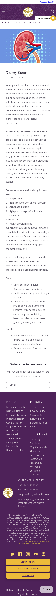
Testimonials (37, 455)
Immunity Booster (16, 414)
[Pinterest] (43, 554)
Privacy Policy (37, 410)
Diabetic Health (14, 450)
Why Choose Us (38, 447)
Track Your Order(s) (28, 568)
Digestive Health (15, 418)
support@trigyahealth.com (33, 494)
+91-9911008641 (28, 489)
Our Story (35, 439)
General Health (14, 422)
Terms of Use (37, 407)
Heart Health (13, 434)
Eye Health (12, 446)
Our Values (36, 443)
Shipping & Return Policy (37, 416)
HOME (4, 22)
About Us (35, 451)
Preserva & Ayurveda (36, 464)
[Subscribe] (46, 384)
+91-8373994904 (28, 484)
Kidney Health (13, 442)
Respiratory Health (16, 426)
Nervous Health (14, 410)
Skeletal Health (14, 438)
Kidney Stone (34, 22)
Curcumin (35, 470)
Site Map (34, 474)
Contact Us (36, 458)
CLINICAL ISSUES (17, 22)
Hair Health (12, 430)
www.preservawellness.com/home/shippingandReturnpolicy (32, 542)
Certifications (28, 561)
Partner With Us (38, 422)
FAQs (33, 426)
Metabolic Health (15, 407)
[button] (3, 12)
